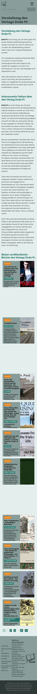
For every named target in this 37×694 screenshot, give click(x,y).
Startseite (4, 646)
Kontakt (4, 659)
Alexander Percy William (10, 619)
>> (26, 630)
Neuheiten (5, 653)
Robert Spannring (10, 421)
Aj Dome (7, 391)
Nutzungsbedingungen (6, 667)
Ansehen (8, 263)
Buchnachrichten (6, 649)
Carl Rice (8, 446)
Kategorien (5, 656)
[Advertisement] (18, 302)
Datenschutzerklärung (6, 662)
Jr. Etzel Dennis (10, 527)
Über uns (4, 670)
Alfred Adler (9, 583)
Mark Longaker (10, 472)
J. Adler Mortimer (10, 560)
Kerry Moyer (9, 326)
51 (21, 630)
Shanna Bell (9, 278)
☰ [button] (32, 4)
